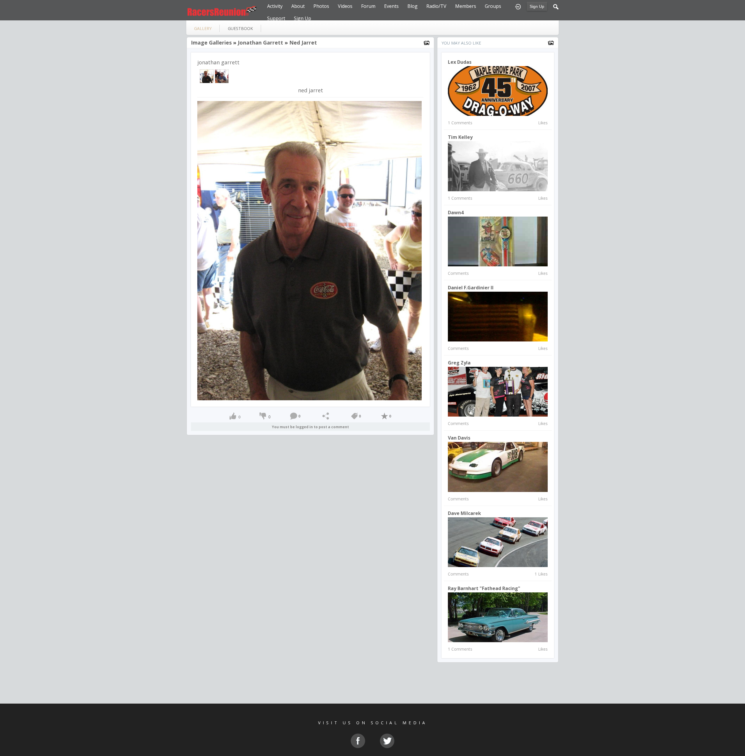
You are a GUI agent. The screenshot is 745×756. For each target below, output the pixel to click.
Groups (493, 6)
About (298, 6)
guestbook (240, 28)
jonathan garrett (260, 42)
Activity (275, 6)
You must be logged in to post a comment (310, 426)
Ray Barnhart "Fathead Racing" (484, 588)
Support (276, 18)
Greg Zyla (459, 363)
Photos (321, 6)
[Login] (518, 6)
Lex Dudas (459, 62)
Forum (368, 6)
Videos (345, 6)
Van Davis (459, 438)
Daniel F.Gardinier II (471, 287)
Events (391, 6)
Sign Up (537, 6)
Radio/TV (436, 6)
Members (465, 6)
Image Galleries (211, 42)
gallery (203, 28)
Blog (412, 6)
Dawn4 (456, 212)
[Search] (556, 6)
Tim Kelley (460, 137)
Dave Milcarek (464, 513)
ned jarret (303, 42)
